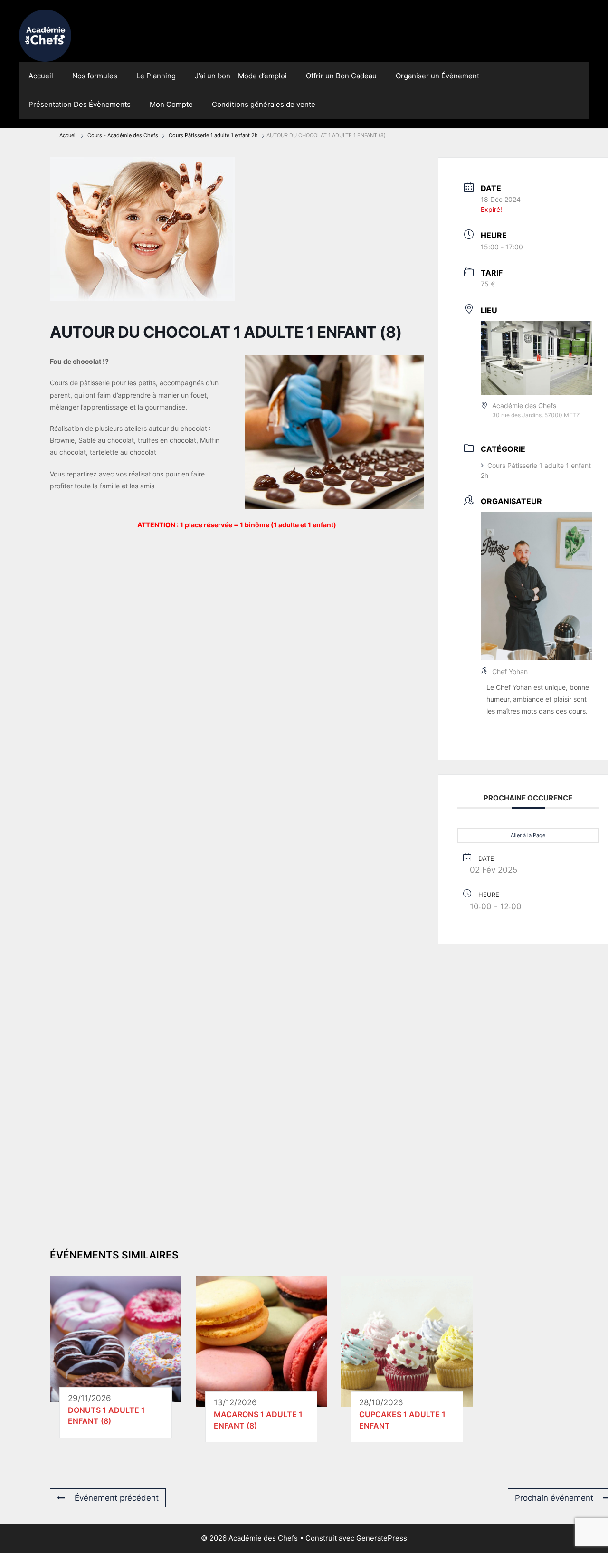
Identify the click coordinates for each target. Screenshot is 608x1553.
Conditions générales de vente (263, 104)
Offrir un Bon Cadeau (341, 75)
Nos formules (94, 75)
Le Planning (156, 75)
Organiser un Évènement (437, 75)
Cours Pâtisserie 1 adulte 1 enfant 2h (213, 135)
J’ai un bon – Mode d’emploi (241, 75)
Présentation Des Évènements (79, 104)
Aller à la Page (528, 835)
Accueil (40, 75)
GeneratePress (381, 1538)
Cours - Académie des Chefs (122, 135)
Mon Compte (171, 104)
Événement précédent (117, 1498)
